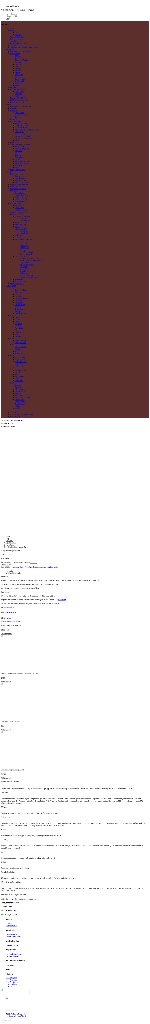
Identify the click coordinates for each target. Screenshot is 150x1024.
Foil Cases (18, 206)
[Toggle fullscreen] (6, 1020)
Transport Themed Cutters (29, 277)
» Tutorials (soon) (12, 945)
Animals (18, 56)
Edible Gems (19, 92)
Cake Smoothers (25, 220)
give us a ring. (61, 600)
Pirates (17, 73)
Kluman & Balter (21, 353)
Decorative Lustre (21, 127)
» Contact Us (10, 923)
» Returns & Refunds (13, 956)
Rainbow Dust (20, 376)
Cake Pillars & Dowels (18, 189)
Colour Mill (19, 303)
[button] (5, 24)
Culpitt (17, 311)
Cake (16, 33)
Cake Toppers (15, 54)
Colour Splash (20, 305)
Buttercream (19, 146)
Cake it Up (18, 292)
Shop (7, 539)
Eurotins (18, 326)
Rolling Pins (19, 235)
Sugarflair (18, 395)
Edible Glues (19, 113)
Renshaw (18, 379)
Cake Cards (14, 41)
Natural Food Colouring (23, 136)
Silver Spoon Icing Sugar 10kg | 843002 (12, 770)
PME (16, 374)
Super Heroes (20, 79)
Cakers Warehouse (21, 298)
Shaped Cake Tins (21, 199)
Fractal (17, 334)
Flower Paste (19, 157)
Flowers (18, 68)
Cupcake (18, 35)
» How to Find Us (11, 926)
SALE (7, 410)
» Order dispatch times (14, 954)
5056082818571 (10, 613)
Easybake (18, 324)
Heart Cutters (25, 271)
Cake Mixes (14, 108)
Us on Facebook (11, 984)
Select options (6, 634)
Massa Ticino (19, 364)
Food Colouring (15, 121)
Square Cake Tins (21, 201)
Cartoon (18, 64)
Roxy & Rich (19, 381)
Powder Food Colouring (23, 138)
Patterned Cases (21, 210)
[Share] (4, 1020)
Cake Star (18, 296)
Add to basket (6, 565)
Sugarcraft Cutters (21, 256)
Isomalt (17, 159)
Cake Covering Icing (22, 149)
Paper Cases (19, 208)
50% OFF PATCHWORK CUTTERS (21, 414)
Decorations (10, 49)
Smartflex (18, 393)
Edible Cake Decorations (19, 100)
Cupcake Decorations (17, 89)
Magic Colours (20, 357)
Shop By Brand (11, 286)
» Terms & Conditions (13, 937)
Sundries (18, 117)
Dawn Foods (19, 317)
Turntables (19, 279)
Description (10, 571)
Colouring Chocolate (22, 125)
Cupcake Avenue (21, 313)
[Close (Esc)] (2, 1020)
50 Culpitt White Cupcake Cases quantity (15, 562)
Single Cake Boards (22, 182)
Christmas (18, 66)
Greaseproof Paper (17, 284)
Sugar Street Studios (22, 398)
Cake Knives (24, 218)
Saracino (18, 385)
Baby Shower (19, 58)
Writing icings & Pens (17, 170)
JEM (16, 351)
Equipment (9, 172)
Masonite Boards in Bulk (18, 43)
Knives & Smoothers (22, 216)
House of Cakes (20, 343)
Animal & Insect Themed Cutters (31, 260)
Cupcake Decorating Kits (19, 212)
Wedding (18, 85)
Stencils (18, 237)
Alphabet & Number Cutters (30, 258)
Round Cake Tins (21, 197)
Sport (17, 77)
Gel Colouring (20, 134)
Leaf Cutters (24, 273)
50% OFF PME (15, 417)
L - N (12, 355)
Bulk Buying (10, 28)
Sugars (17, 168)
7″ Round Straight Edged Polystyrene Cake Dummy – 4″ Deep (19, 674)
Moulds (17, 227)
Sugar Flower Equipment (23, 239)
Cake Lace (18, 294)
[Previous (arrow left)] (2, 1022)
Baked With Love (21, 290)
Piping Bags (24, 231)
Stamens (23, 250)
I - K (11, 345)
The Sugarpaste (20, 404)
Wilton (17, 406)
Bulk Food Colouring (17, 39)
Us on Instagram (11, 978)
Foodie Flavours (20, 332)
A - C (12, 288)
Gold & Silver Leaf (16, 142)
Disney (17, 322)
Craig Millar (19, 309)
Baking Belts (19, 193)
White (56, 567)
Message (18, 71)
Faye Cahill (19, 328)
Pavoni (17, 372)
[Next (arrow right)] (4, 1022)
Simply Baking (20, 391)
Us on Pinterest (11, 980)
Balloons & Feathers (22, 60)
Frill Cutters (24, 267)
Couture (18, 307)
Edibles (8, 104)
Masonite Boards (21, 180)
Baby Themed (25, 263)
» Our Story (10, 965)
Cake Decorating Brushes (19, 184)
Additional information (13, 573)
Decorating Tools (16, 214)
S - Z (12, 383)
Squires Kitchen (20, 402)
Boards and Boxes (16, 174)
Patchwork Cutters (21, 370)
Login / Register (11, 14)
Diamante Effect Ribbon (18, 98)
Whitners (18, 140)
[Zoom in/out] (8, 1020)
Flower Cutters (25, 269)
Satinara (18, 387)
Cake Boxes (19, 176)
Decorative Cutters (27, 265)
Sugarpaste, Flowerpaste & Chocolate (24, 47)
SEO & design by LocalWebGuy (16, 1016)
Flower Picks (24, 248)
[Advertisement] (75, 445)
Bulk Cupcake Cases (17, 37)
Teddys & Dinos (20, 81)
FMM (16, 330)
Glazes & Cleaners (21, 115)
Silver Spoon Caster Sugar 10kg (10, 722)
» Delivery (9, 974)
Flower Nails (24, 246)
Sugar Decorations (21, 96)
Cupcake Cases (15, 203)
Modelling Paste (21, 163)
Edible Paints (19, 132)
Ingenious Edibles (21, 347)
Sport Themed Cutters (28, 275)
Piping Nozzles (25, 233)
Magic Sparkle (20, 360)
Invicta (17, 349)
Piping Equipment (21, 229)
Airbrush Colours (21, 123)
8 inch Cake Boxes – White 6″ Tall (11, 626)
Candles (13, 87)
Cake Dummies (15, 187)
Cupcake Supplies (46, 567)
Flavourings (14, 119)
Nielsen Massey (20, 366)
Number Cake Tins (21, 195)
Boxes (12, 30)
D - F (12, 315)
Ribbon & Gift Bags (17, 102)
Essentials (14, 111)
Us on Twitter (10, 982)
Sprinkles (13, 45)
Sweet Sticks (19, 400)
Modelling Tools (21, 225)
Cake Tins (13, 191)
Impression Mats (21, 222)
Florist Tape (24, 241)
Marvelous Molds (21, 362)
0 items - (11, 16)
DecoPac (18, 319)
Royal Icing (19, 165)
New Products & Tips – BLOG (20, 52)
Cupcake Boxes (20, 178)
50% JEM (13, 412)
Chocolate (18, 153)
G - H (12, 338)
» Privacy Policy (11, 934)
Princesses (19, 75)
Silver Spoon (19, 389)
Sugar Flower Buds (26, 252)
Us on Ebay (9, 986)
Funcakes (18, 336)
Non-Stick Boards (26, 254)
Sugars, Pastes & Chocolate (20, 144)
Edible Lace (19, 155)
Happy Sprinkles (20, 341)
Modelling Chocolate (22, 161)
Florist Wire (24, 244)
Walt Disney (19, 83)
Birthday (18, 62)
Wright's (18, 408)
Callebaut (18, 300)
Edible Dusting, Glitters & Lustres (27, 130)
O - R (12, 368)
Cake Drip (18, 151)
